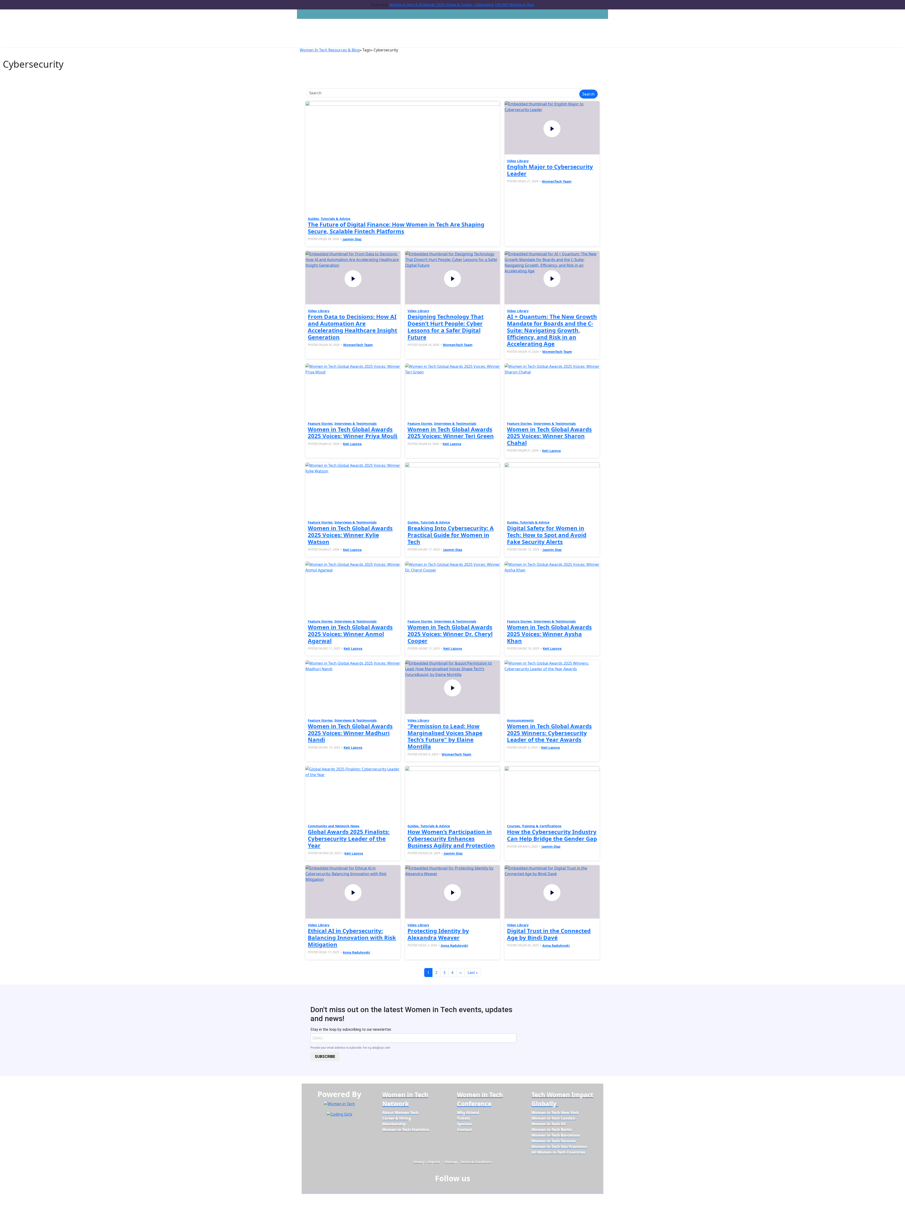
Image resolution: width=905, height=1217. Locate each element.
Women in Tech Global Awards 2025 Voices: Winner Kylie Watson (350, 535)
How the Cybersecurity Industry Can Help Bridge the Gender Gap (552, 835)
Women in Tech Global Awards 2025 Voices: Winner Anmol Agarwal (350, 634)
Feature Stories (320, 423)
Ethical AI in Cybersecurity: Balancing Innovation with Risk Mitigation (352, 937)
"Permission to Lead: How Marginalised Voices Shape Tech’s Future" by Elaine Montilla (444, 736)
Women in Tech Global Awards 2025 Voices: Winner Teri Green (450, 432)
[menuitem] (400, 1112)
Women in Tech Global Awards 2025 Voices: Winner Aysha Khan (549, 634)
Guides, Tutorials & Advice (329, 218)
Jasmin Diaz (352, 239)
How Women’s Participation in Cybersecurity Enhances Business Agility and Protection (451, 838)
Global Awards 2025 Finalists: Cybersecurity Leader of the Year (349, 838)
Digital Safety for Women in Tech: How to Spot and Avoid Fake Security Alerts (546, 535)
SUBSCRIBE (325, 1056)
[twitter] (463, 1190)
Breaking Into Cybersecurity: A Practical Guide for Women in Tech (450, 535)
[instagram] (451, 1190)
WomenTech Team (557, 181)
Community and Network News (333, 826)
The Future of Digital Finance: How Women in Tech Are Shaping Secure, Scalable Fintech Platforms (396, 227)
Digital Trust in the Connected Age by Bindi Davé (549, 934)
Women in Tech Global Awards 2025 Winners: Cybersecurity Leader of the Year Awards (549, 733)
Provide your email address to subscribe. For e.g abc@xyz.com (350, 1047)
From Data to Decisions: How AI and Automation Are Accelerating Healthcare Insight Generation (352, 327)
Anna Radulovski (356, 952)
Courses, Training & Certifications (534, 826)
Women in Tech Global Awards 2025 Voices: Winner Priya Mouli (352, 432)
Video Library (518, 161)
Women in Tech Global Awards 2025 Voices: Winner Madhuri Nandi (350, 733)
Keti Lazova (352, 444)
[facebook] (428, 1190)
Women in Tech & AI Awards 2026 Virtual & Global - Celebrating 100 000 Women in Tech (461, 4)
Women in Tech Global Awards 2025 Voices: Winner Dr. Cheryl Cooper (450, 634)
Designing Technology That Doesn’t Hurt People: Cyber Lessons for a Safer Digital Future (445, 327)
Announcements (520, 720)
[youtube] (475, 1190)
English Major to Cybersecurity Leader (550, 170)
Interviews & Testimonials (355, 423)
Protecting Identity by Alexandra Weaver (438, 934)
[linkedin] (440, 1190)
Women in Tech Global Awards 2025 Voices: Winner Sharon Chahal (549, 436)
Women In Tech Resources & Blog (330, 50)
